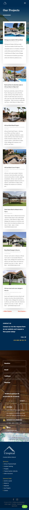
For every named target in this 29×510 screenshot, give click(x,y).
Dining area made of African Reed (13, 40)
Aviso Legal (8, 504)
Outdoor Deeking (8, 466)
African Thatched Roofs (10, 464)
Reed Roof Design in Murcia (12, 250)
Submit (22, 401)
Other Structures (8, 473)
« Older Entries (7, 311)
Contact (6, 490)
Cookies (14, 504)
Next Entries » (22, 311)
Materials (6, 485)
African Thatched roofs (11, 41)
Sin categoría (8, 213)
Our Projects (7, 488)
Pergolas (6, 468)
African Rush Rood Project (11, 125)
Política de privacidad (18, 502)
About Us (6, 483)
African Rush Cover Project (11, 167)
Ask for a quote (8, 481)
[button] (24, 506)
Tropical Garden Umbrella (10, 471)
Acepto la (11, 395)
